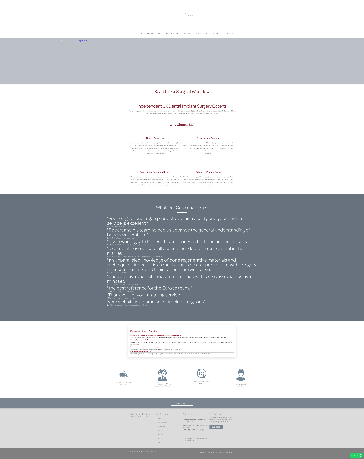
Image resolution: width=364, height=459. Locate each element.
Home (140, 33)
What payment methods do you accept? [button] (144, 347)
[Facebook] (132, 421)
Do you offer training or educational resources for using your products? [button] (156, 335)
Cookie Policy (229, 453)
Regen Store (172, 33)
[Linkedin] (137, 421)
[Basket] (229, 15)
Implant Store (153, 33)
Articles (188, 33)
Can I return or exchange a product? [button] (143, 351)
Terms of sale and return (207, 453)
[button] (182, 307)
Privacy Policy (219, 453)
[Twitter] (143, 421)
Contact (229, 33)
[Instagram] (149, 421)
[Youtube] (132, 425)
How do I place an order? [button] (139, 340)
